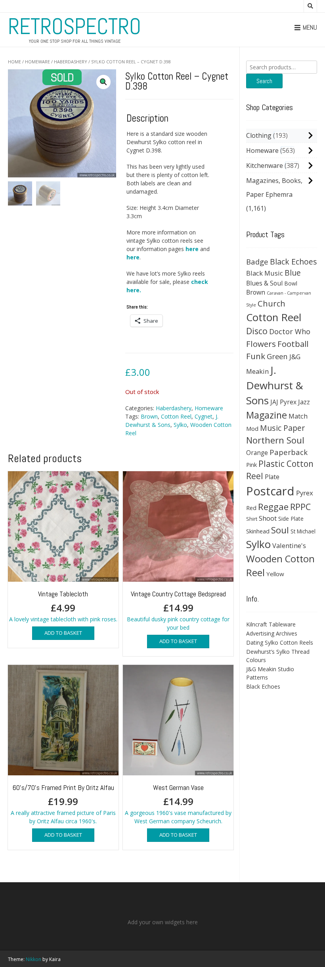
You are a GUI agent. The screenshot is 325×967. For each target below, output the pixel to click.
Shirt (251, 518)
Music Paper (282, 428)
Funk (255, 356)
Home (14, 62)
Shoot (268, 518)
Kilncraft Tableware (271, 624)
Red (251, 508)
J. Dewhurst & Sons (274, 385)
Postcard (270, 491)
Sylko (180, 424)
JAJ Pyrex (283, 402)
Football (292, 343)
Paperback (289, 452)
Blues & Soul (264, 283)
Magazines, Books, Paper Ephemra (274, 187)
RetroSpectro (74, 26)
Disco (257, 331)
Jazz (304, 402)
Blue (293, 273)
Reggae (273, 507)
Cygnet (203, 416)
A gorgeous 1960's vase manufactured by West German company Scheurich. (178, 804)
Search (264, 81)
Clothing (258, 135)
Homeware (37, 62)
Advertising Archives (271, 633)
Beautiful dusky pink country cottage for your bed (178, 610)
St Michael (303, 531)
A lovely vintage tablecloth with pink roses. (63, 606)
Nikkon (33, 959)
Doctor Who (289, 331)
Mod (252, 428)
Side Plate (291, 518)
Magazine (266, 415)
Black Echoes (293, 261)
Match (298, 416)
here (192, 249)
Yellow (275, 574)
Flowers (261, 343)
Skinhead (258, 531)
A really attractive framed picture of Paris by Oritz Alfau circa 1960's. (63, 804)
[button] (103, 82)
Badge (257, 261)
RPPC (300, 506)
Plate (272, 476)
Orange (257, 453)
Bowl (290, 283)
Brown (149, 416)
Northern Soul (275, 440)
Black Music (264, 273)
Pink (251, 464)
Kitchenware (264, 165)
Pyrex (304, 492)
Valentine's (289, 545)
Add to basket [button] (63, 632)
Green (277, 356)
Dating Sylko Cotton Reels (279, 642)
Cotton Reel (176, 416)
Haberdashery (70, 62)
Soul (280, 530)
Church (271, 303)
